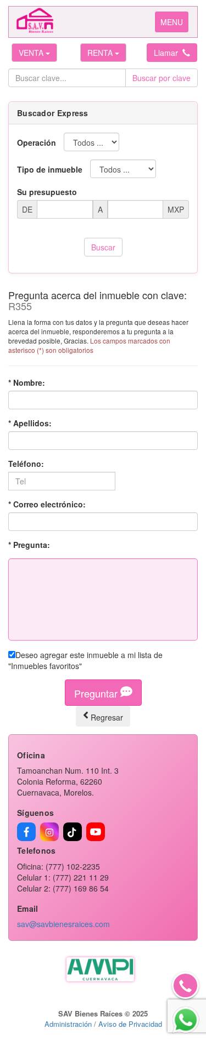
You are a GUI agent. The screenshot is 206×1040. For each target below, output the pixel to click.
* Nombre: (26, 382)
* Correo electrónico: (47, 504)
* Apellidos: (30, 423)
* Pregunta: (29, 544)
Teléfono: (26, 463)
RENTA (101, 52)
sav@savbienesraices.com (63, 923)
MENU (174, 24)
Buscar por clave (161, 77)
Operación (36, 142)
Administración (68, 1024)
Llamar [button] (168, 52)
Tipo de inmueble (49, 169)
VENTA (32, 52)
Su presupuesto (47, 191)
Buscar (103, 247)
